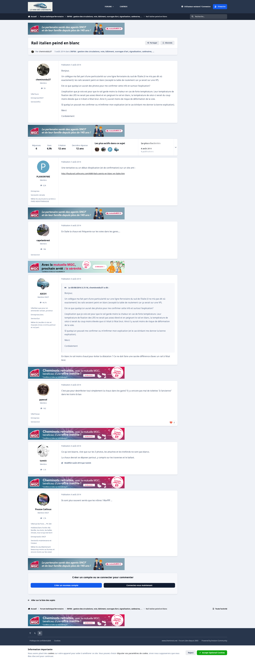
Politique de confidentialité (40, 641)
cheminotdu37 (43, 79)
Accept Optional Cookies (213, 652)
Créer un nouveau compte (66, 585)
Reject (191, 652)
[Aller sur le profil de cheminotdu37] (32, 51)
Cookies (57, 641)
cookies (51, 653)
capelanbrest (43, 240)
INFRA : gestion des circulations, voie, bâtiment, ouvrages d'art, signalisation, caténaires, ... (112, 51)
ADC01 (43, 293)
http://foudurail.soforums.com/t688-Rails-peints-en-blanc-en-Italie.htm (93, 173)
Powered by (214, 641)
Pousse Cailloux (43, 509)
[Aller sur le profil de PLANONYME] (110, 149)
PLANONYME (43, 176)
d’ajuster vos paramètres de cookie (132, 653)
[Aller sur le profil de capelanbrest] (103, 149)
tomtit (43, 460)
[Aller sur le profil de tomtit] (43, 451)
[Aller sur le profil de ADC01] (116, 149)
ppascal (43, 399)
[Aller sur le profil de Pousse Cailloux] (43, 499)
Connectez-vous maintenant (139, 585)
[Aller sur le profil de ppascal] (97, 149)
